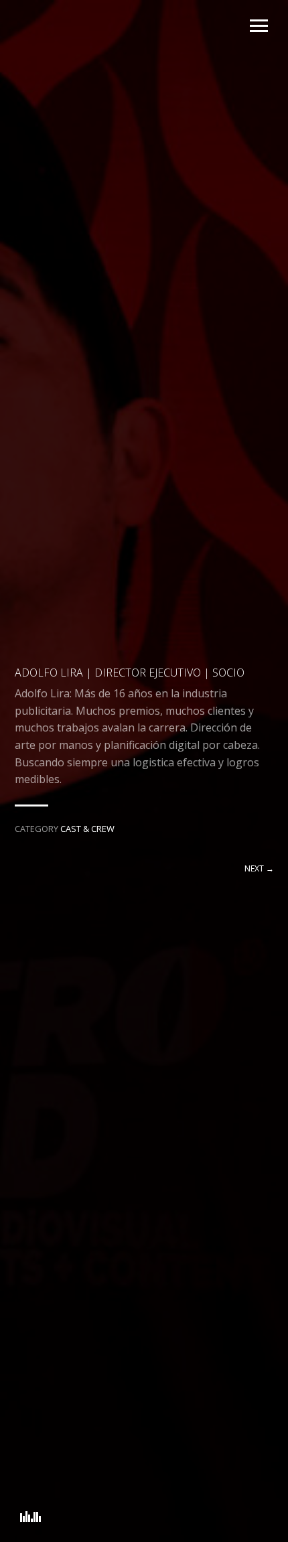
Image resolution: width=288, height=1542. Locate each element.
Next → (259, 868)
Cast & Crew (87, 829)
